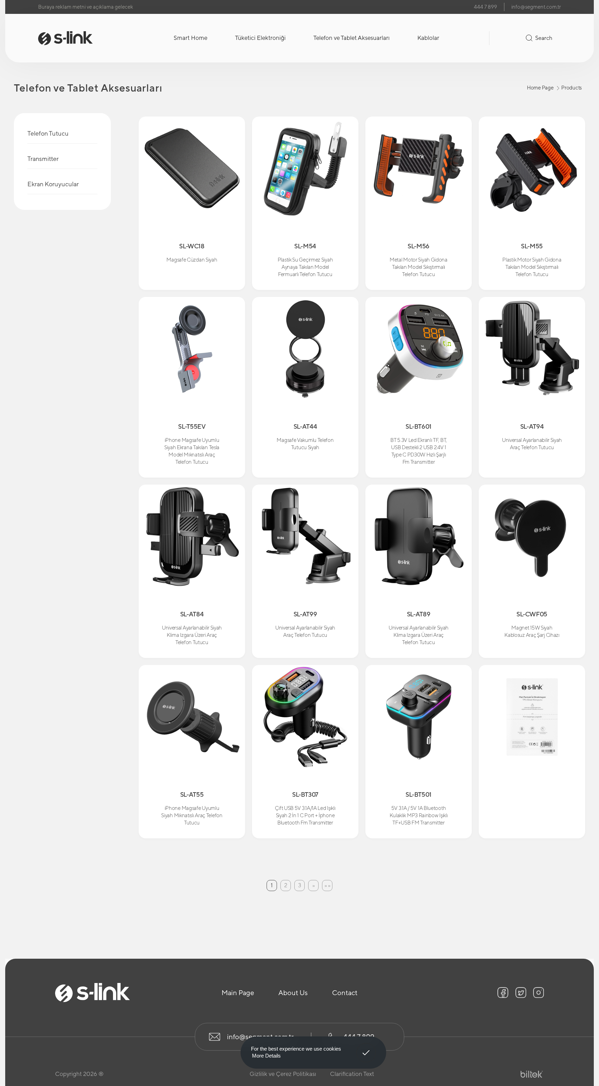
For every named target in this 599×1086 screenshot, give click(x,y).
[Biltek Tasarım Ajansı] (532, 1074)
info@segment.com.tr (536, 7)
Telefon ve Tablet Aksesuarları (351, 37)
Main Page (238, 993)
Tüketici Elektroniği (260, 37)
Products (571, 88)
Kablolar (428, 37)
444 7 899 (485, 7)
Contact (344, 993)
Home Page (540, 88)
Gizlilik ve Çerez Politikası (283, 1073)
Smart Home (190, 37)
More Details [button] (266, 1056)
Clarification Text (352, 1073)
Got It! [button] (366, 1047)
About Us (293, 993)
